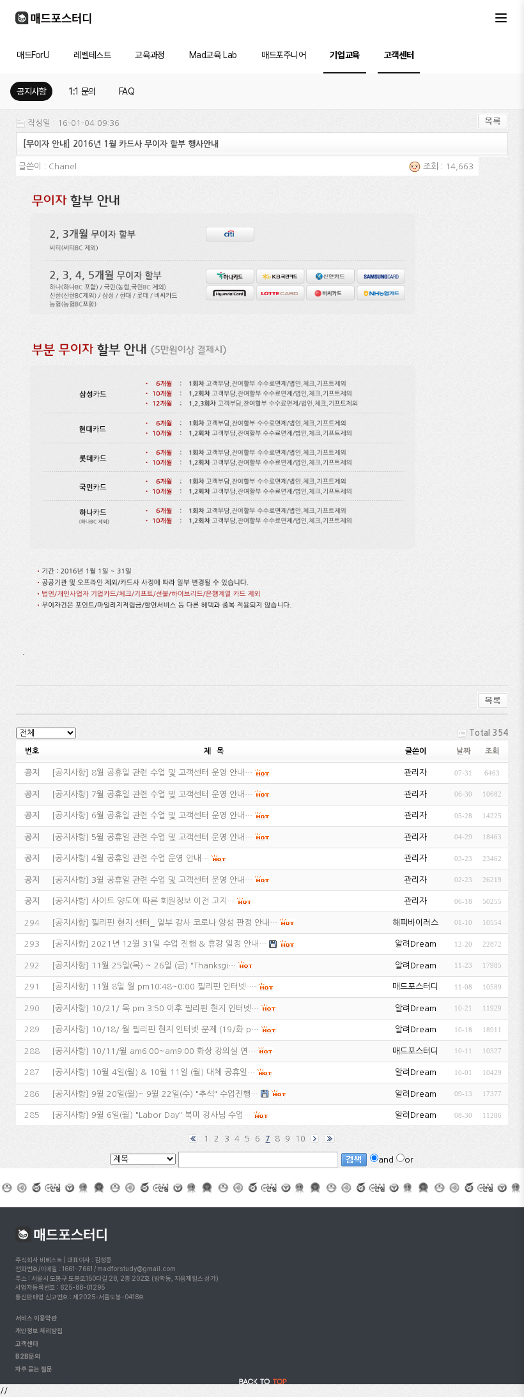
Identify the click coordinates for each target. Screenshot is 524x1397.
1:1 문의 (82, 91)
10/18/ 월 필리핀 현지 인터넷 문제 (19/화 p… (175, 1029)
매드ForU (33, 55)
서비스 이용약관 (36, 1318)
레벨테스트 (92, 55)
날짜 (463, 751)
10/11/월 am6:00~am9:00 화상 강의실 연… (173, 1051)
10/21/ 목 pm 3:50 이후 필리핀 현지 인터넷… (175, 1008)
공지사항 (31, 91)
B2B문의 (27, 1356)
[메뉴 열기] (501, 18)
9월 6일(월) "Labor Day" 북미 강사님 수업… (171, 1115)
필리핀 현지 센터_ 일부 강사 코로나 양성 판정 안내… (184, 923)
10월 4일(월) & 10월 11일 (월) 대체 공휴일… (173, 1072)
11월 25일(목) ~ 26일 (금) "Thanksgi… (163, 965)
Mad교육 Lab (213, 55)
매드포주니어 (283, 55)
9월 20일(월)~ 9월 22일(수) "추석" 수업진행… (174, 1094)
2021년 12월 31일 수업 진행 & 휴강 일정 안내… (178, 944)
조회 (492, 751)
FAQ (127, 91)
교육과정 (149, 55)
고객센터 (398, 55)
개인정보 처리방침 (39, 1330)
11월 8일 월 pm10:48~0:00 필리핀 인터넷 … (173, 986)
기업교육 (344, 55)
